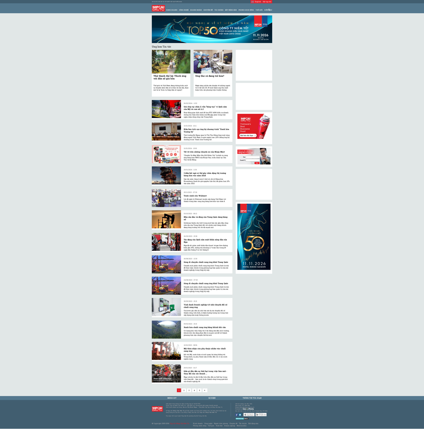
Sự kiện (212, 398)
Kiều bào (219, 426)
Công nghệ (208, 423)
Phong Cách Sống (246, 10)
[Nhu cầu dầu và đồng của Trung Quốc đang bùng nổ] (166, 219)
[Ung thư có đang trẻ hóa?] (213, 62)
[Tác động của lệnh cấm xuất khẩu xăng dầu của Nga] (166, 242)
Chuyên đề (208, 10)
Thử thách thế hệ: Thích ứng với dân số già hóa (169, 77)
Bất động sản (231, 10)
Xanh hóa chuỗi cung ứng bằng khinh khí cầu (205, 327)
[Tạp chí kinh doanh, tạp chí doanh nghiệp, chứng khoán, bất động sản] (158, 8)
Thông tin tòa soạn (252, 398)
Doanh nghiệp (229, 426)
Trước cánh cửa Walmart (195, 196)
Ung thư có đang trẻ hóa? (209, 75)
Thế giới (259, 10)
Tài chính (243, 423)
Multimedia (241, 426)
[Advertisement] (254, 184)
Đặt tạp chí (267, 2)
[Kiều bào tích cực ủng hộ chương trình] (166, 132)
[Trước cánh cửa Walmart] (166, 198)
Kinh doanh (198, 423)
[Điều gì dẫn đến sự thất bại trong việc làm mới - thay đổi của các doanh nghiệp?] (166, 373)
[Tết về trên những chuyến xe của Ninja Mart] (166, 154)
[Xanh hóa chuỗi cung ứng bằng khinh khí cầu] (166, 330)
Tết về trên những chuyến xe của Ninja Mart (204, 152)
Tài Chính (218, 10)
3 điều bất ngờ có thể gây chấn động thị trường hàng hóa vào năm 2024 (205, 174)
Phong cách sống (199, 426)
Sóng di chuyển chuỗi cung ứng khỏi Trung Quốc (206, 262)
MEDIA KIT (171, 398)
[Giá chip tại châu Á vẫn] (166, 109)
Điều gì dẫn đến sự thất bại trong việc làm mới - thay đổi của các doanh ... (205, 372)
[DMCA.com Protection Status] (242, 418)
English (257, 2)
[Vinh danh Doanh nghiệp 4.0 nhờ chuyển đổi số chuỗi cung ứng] (166, 307)
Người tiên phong (221, 423)
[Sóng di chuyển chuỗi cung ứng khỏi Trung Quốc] (166, 264)
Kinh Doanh (171, 10)
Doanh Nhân (196, 10)
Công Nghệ (183, 10)
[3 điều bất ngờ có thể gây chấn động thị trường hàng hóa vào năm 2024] (166, 175)
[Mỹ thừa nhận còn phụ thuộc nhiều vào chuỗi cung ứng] (166, 351)
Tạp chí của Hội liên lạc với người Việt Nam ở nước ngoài (167, 1)
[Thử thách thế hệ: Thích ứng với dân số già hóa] (171, 62)
